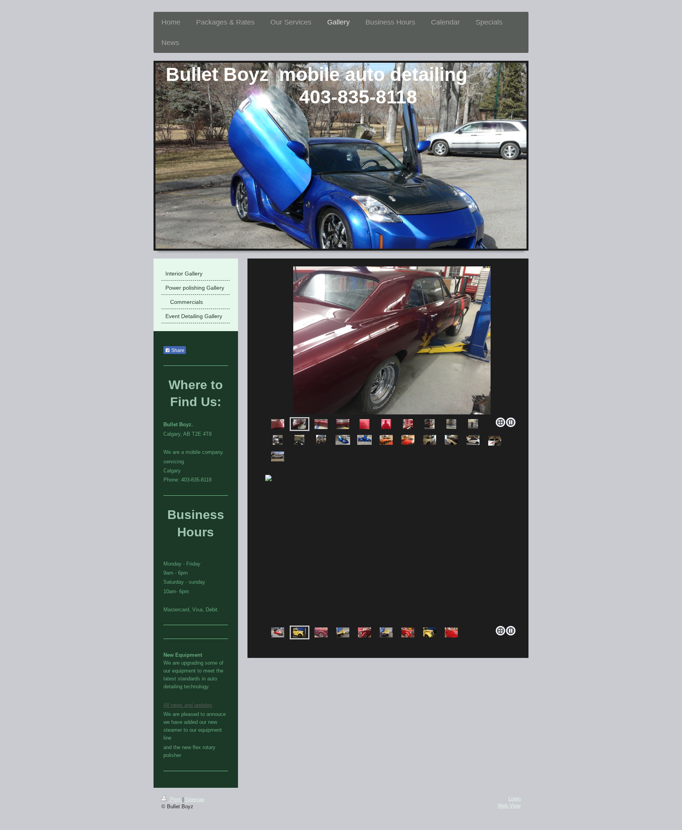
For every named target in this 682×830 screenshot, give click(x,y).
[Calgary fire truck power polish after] (386, 424)
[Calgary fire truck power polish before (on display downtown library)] (364, 424)
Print (175, 799)
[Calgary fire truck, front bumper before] (451, 424)
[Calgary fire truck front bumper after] (430, 424)
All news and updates (187, 705)
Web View (509, 806)
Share (177, 350)
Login (514, 799)
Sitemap (194, 799)
